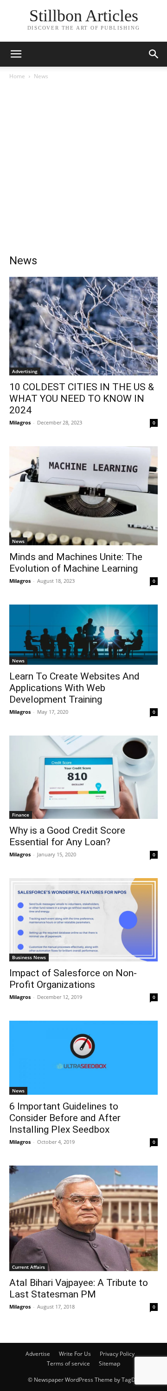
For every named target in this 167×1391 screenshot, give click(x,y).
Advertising (25, 371)
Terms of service (68, 1363)
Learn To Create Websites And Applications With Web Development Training (74, 688)
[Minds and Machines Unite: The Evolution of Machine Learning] (83, 495)
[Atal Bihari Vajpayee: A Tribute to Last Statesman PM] (83, 1219)
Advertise (38, 1354)
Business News (29, 957)
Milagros (20, 422)
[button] (16, 54)
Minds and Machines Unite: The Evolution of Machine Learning (75, 562)
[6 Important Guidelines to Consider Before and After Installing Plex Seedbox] (83, 1058)
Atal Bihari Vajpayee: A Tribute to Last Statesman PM (78, 1288)
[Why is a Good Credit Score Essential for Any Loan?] (83, 777)
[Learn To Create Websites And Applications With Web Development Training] (83, 635)
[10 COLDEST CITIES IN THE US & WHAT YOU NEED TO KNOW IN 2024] (83, 326)
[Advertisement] (83, 169)
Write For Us (75, 1354)
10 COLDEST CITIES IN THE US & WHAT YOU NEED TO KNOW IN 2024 (81, 398)
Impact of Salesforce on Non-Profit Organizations (73, 978)
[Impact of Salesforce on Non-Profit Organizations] (83, 919)
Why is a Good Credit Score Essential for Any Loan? (67, 836)
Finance (20, 814)
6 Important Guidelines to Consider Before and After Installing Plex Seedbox (65, 1118)
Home (17, 76)
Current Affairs (28, 1267)
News (18, 541)
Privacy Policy (117, 1354)
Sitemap (109, 1363)
